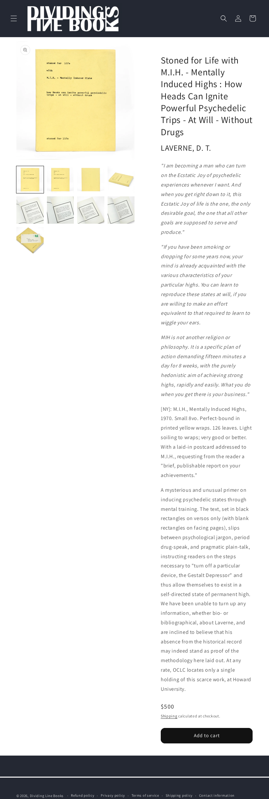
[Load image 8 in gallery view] (121, 210)
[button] (14, 18)
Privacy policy (113, 795)
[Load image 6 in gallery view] (60, 210)
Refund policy (82, 795)
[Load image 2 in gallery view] (60, 179)
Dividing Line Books (47, 795)
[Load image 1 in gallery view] (30, 179)
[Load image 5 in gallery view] (30, 210)
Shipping (169, 715)
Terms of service (145, 795)
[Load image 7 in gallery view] (90, 210)
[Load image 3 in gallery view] (90, 179)
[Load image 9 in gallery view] (30, 240)
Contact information (217, 795)
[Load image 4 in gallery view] (121, 179)
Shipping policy (179, 795)
